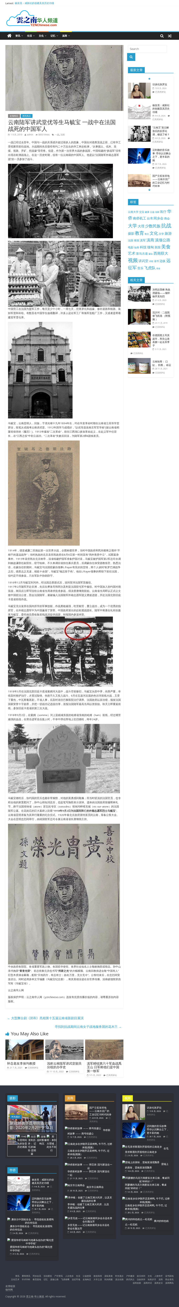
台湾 (150, 218)
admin (30, 134)
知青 (136, 247)
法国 (62, 134)
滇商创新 (137, 1282)
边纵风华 (141, 1279)
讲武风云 (26, 115)
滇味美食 (108, 1275)
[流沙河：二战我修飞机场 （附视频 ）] (140, 310)
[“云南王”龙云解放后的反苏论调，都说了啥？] (139, 127)
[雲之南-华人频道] (9, 36)
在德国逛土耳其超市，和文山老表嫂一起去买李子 (161, 340)
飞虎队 (150, 267)
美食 (166, 246)
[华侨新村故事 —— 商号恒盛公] (83, 1128)
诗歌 (151, 261)
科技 (143, 247)
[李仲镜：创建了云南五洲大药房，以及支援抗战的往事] (88, 1197)
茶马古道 (142, 254)
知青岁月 (152, 1279)
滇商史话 (158, 1282)
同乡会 (158, 218)
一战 (57, 134)
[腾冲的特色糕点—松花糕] (137, 1219)
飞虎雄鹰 (65, 1279)
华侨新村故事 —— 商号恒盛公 (88, 1131)
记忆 (53, 35)
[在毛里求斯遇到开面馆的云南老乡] (142, 1146)
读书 (156, 261)
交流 (141, 212)
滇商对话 (148, 1282)
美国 (157, 247)
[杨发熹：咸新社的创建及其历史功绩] (139, 105)
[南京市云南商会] (75, 1185)
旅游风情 (98, 1275)
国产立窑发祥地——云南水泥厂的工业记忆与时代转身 (161, 181)
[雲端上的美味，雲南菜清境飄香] (140, 1162)
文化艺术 (15, 1279)
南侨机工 (139, 218)
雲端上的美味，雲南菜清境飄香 (147, 1165)
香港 (158, 268)
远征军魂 (76, 1279)
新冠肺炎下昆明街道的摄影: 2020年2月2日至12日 (31, 1125)
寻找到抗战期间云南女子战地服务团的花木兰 (88, 1026)
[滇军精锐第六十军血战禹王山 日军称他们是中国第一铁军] (104, 1042)
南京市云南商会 (95, 1187)
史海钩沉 (14, 115)
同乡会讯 (37, 1275)
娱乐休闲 (141, 1275)
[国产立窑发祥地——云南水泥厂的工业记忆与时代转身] (139, 176)
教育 (139, 233)
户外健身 (130, 1275)
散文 (147, 233)
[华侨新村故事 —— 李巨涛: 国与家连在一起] (88, 1164)
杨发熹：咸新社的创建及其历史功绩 (34, 3)
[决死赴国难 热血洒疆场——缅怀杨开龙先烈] (140, 288)
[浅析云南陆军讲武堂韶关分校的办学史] (64, 1042)
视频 (133, 260)
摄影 (131, 233)
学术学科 (26, 1279)
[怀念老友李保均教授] (24, 1042)
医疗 (163, 211)
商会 (167, 218)
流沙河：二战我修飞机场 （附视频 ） (161, 316)
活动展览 (48, 1275)
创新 (157, 212)
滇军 (143, 240)
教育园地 (37, 1279)
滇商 (64, 35)
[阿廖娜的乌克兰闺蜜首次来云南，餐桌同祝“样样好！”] (146, 1177)
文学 (161, 234)
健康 (147, 212)
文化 (41, 35)
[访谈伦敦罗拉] (139, 84)
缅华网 (9, 1289)
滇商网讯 (169, 1282)
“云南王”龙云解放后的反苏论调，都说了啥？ (161, 131)
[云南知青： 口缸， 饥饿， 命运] (140, 360)
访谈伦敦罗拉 (159, 84)
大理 (141, 226)
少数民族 (152, 226)
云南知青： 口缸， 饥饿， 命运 (161, 363)
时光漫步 (16, 1116)
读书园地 (169, 1275)
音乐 (140, 268)
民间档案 (108, 1279)
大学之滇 (98, 1279)
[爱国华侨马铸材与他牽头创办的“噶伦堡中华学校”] (31, 1240)
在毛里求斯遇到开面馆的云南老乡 (147, 1150)
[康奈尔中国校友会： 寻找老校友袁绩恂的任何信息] (31, 1219)
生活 (29, 35)
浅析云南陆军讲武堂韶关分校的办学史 (64, 1065)
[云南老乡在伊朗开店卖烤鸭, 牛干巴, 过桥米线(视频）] (88, 1144)
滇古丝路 (119, 1279)
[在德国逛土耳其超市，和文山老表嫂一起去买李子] (140, 333)
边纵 (163, 261)
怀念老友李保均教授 (21, 1063)
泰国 (136, 240)
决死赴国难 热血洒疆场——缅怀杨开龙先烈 (161, 293)
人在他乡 (69, 1275)
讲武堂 (143, 261)
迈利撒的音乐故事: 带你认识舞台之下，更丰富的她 (161, 155)
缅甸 (150, 247)
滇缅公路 (162, 239)
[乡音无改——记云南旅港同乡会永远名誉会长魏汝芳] (88, 1218)
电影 (131, 247)
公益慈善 (87, 1275)
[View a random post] (170, 35)
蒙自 (151, 253)
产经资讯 (58, 1275)
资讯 (17, 35)
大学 (132, 226)
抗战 (166, 225)
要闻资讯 (26, 1275)
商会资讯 (169, 1279)
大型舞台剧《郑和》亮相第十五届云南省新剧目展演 (45, 1018)
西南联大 (160, 253)
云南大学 (133, 212)
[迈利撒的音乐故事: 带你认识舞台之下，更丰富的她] (139, 150)
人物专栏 (158, 1275)
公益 (152, 212)
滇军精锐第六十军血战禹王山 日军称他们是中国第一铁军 (104, 1067)
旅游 (168, 233)
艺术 (131, 253)
